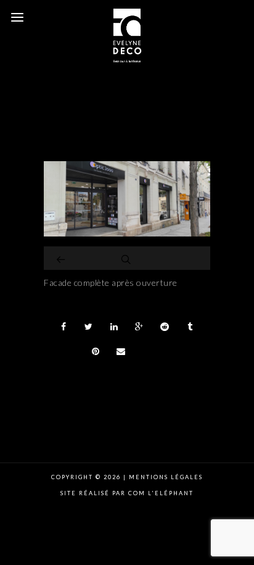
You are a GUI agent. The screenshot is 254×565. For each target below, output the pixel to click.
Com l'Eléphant (161, 493)
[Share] (63, 326)
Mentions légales (164, 477)
